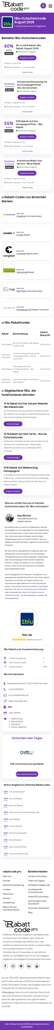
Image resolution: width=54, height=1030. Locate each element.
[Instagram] (13, 965)
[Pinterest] (21, 965)
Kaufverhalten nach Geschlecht (37, 902)
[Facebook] (5, 965)
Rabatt (25, 271)
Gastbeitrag (8, 902)
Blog (30, 912)
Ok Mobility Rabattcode (39, 885)
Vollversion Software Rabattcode (21, 812)
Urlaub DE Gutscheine (38, 896)
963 (10, 707)
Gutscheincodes (29, 215)
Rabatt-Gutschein (32, 308)
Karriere (6, 898)
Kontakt (6, 880)
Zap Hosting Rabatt (15, 846)
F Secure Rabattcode (16, 853)
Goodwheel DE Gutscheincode (35, 891)
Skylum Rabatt (13, 839)
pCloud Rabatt (13, 798)
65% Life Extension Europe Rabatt (27, 764)
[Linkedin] (29, 965)
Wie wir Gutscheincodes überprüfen (32, 589)
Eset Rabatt (12, 819)
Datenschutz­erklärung (13, 885)
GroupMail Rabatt (14, 791)
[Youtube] (36, 965)
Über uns (7, 876)
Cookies (7, 889)
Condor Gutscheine (37, 876)
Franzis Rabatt (13, 826)
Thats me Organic (36, 880)
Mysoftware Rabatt (15, 833)
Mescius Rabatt (13, 805)
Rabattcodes (27, 252)
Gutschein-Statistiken (38, 908)
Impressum (8, 893)
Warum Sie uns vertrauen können (11, 908)
